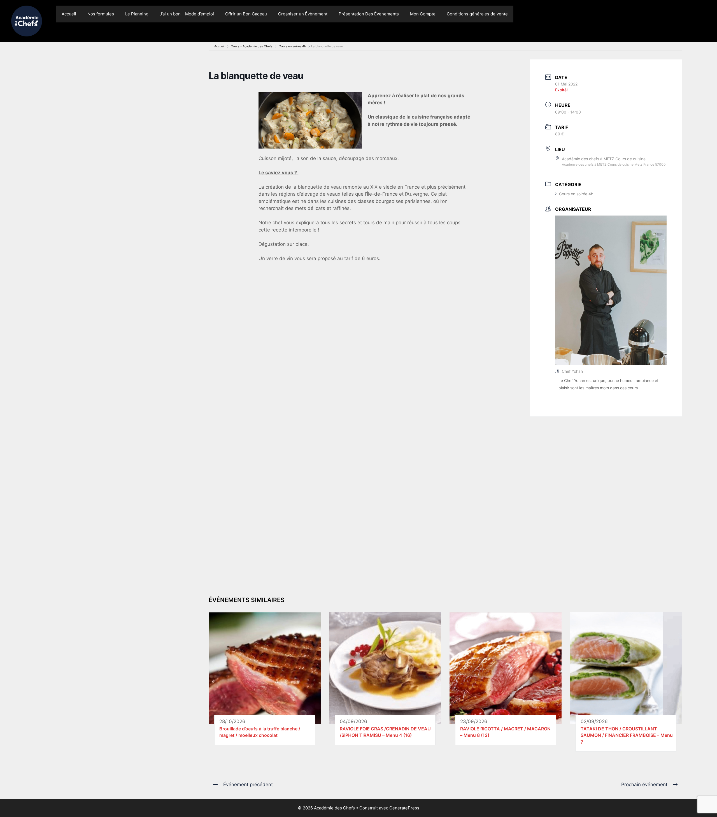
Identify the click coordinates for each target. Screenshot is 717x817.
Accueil (69, 14)
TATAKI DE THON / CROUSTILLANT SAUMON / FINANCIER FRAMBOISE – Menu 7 (627, 735)
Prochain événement (644, 784)
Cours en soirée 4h (292, 46)
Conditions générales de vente (477, 14)
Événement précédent (248, 784)
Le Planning (136, 14)
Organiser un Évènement (302, 14)
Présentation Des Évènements (369, 14)
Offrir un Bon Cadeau (246, 14)
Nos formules (100, 14)
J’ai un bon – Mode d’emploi (187, 14)
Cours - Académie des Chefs (252, 46)
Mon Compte (423, 14)
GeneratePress (404, 808)
